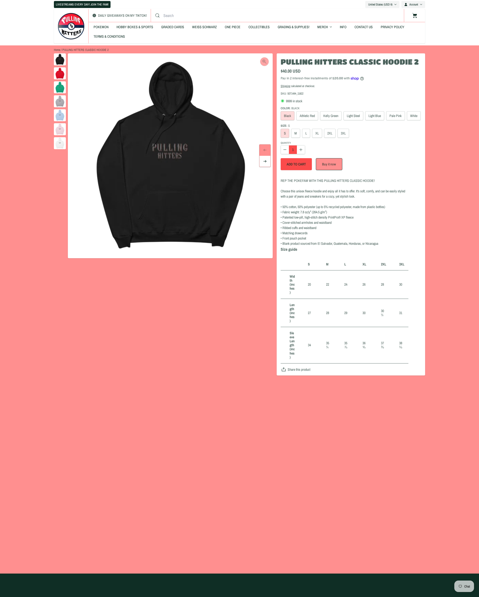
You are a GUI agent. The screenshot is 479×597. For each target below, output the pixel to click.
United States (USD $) (380, 4)
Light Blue (374, 116)
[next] (264, 161)
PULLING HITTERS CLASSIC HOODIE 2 (85, 50)
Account (413, 4)
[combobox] (211, 15)
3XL (343, 133)
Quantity (286, 143)
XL (317, 133)
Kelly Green (330, 116)
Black (287, 116)
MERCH (322, 27)
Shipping (285, 86)
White (413, 116)
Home (57, 50)
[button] (296, 164)
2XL (329, 133)
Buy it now (329, 164)
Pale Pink (395, 116)
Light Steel (353, 116)
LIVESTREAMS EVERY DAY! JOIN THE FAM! (82, 4)
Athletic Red (307, 116)
